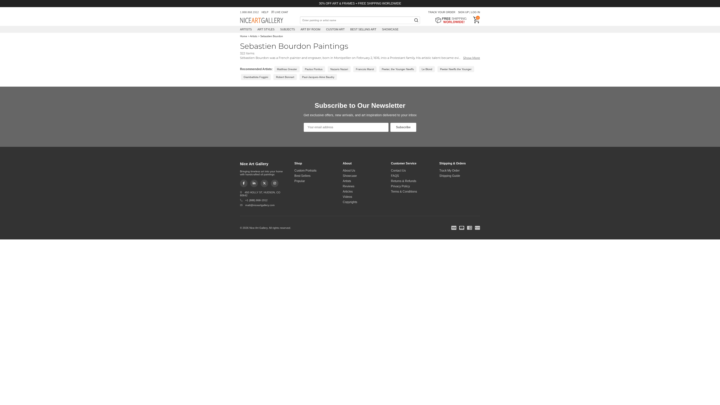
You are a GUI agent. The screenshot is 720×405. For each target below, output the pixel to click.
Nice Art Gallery (268, 21)
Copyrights (350, 202)
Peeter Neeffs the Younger (456, 69)
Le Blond (427, 69)
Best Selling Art (363, 29)
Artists (246, 29)
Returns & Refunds (403, 181)
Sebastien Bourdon (271, 36)
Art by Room (310, 29)
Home (243, 36)
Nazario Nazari (339, 69)
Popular (299, 181)
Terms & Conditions (404, 191)
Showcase (390, 29)
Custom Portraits (305, 170)
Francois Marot (365, 69)
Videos (347, 196)
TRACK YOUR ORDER (441, 12)
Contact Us (398, 170)
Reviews (348, 186)
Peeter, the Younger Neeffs (398, 69)
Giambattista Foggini (256, 77)
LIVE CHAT (281, 12)
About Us (349, 170)
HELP (265, 12)
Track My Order (449, 170)
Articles (348, 191)
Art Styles (265, 29)
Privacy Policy (400, 186)
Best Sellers (302, 175)
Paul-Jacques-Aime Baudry (318, 77)
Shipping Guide (449, 175)
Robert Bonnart (285, 77)
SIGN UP (463, 12)
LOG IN (475, 12)
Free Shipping (452, 20)
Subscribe (403, 127)
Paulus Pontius (313, 69)
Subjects (287, 29)
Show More (471, 58)
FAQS (395, 175)
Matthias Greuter (287, 69)
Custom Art (335, 29)
